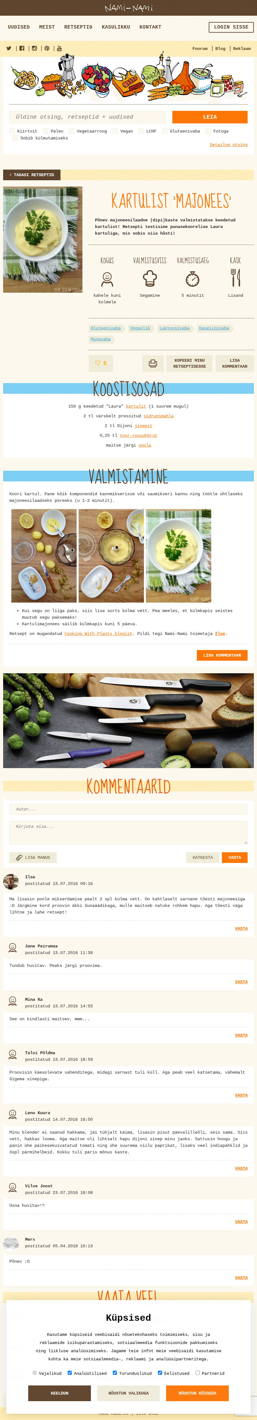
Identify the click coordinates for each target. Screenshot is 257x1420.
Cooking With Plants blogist (98, 633)
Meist (47, 27)
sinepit (143, 425)
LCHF (151, 131)
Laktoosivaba (175, 328)
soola (145, 445)
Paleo (57, 131)
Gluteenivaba (185, 131)
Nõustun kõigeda (197, 1393)
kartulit (136, 406)
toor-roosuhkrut (138, 435)
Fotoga (220, 131)
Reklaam (242, 48)
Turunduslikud (135, 1373)
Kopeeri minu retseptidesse (189, 363)
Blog (220, 48)
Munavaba (101, 339)
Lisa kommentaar (234, 363)
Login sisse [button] (231, 27)
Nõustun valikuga (128, 1393)
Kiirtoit (27, 131)
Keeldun (59, 1393)
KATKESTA (203, 857)
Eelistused (176, 1373)
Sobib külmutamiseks (44, 138)
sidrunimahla (159, 416)
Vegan (126, 131)
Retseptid (78, 27)
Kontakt (150, 27)
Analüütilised (90, 1373)
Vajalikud (50, 1373)
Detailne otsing (229, 144)
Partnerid (213, 1373)
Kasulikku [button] (116, 27)
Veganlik (140, 328)
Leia (210, 117)
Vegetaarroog (92, 131)
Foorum (199, 48)
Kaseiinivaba (214, 328)
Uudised (19, 27)
